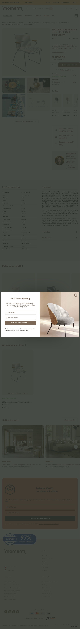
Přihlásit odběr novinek (19, 323)
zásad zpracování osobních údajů (18, 330)
